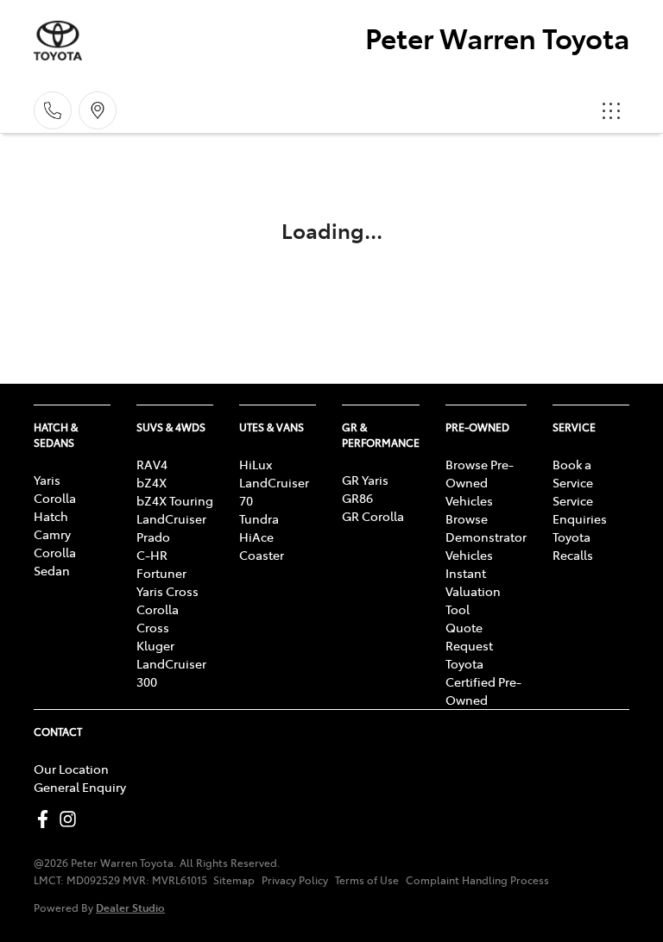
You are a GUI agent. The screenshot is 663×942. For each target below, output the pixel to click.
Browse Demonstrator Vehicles (486, 536)
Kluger (155, 645)
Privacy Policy (295, 880)
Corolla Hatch (55, 506)
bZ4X (151, 482)
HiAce (256, 536)
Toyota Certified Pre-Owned (483, 681)
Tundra (259, 518)
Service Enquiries (579, 509)
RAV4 (151, 464)
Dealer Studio (130, 907)
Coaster (261, 554)
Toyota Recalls (572, 545)
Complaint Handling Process (477, 880)
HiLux (255, 464)
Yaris (47, 479)
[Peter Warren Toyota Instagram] (71, 819)
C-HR (151, 554)
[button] (611, 110)
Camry (52, 534)
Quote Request (469, 636)
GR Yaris (365, 479)
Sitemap (234, 880)
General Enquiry (80, 786)
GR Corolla (373, 515)
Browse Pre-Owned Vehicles (479, 482)
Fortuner (161, 572)
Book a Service (572, 473)
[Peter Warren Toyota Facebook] (46, 819)
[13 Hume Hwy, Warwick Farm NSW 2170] (97, 110)
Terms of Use (367, 880)
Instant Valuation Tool (473, 591)
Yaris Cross (167, 591)
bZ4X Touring (174, 500)
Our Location (71, 768)
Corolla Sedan (55, 561)
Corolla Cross (157, 618)
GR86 (357, 497)
